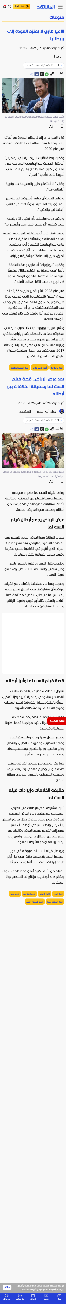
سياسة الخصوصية (47, 1290)
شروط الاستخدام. (28, 1290)
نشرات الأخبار (20, 6)
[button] (33, 18)
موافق (7, 1287)
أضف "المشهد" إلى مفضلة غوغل (42, 65)
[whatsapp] (47, 74)
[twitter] (42, 74)
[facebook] (36, 74)
